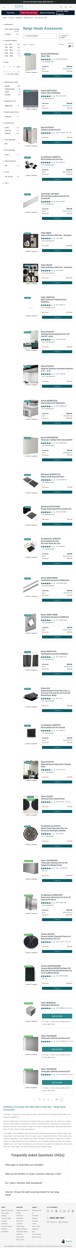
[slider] (5, 72)
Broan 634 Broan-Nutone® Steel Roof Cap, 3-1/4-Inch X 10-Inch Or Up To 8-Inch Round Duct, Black (55, 691)
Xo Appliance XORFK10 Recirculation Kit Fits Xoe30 (53, 726)
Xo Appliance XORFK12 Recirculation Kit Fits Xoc (52, 158)
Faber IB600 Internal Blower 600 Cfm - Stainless (56, 234)
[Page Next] (61, 1099)
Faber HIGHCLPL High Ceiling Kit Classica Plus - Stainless (54, 299)
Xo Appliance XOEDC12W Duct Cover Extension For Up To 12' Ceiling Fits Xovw (56, 897)
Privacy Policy (55, 1246)
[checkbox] (12, 30)
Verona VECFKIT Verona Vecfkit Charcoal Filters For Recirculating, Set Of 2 (56, 936)
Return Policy (36, 1237)
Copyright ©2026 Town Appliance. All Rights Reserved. (20, 1246)
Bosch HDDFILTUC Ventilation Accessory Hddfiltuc (54, 652)
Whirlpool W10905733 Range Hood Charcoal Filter (52, 475)
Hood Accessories (41, 17)
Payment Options (21, 1229)
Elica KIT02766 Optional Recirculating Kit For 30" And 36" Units (55, 334)
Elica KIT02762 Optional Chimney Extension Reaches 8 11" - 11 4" (57, 368)
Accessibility (47, 1246)
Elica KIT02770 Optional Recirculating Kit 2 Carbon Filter (56, 764)
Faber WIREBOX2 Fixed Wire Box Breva (50, 1004)
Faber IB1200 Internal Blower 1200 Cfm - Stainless (56, 266)
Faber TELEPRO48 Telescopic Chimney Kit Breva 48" (55, 1037)
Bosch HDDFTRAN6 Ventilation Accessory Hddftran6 (55, 616)
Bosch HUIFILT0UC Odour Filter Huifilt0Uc (50, 92)
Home (5, 17)
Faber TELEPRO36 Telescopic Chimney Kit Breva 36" (55, 1070)
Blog (33, 1231)
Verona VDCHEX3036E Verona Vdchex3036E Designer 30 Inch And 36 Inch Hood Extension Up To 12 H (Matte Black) (56, 969)
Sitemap (40, 1246)
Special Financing (7, 1210)
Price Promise (36, 1234)
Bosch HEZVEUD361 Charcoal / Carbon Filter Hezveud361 (56, 438)
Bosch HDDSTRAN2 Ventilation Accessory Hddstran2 (55, 579)
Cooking (11, 17)
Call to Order (57, 1016)
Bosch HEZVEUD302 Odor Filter (49, 55)
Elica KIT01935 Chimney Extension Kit (51, 128)
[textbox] (7, 66)
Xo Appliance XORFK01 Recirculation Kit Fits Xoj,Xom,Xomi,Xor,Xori (51, 541)
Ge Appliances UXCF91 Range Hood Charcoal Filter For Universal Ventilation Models (54, 828)
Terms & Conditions (66, 1246)
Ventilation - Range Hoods (24, 17)
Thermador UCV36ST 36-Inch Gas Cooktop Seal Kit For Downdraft (55, 196)
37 (57, 1099)
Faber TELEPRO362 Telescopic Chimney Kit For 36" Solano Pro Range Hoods (54, 862)
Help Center (20, 1237)
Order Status (20, 1226)
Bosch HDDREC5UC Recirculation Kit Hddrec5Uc (53, 402)
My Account (20, 1239)
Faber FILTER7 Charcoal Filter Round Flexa (53, 797)
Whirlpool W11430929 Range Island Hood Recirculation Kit (56, 507)
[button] (4, 7)
